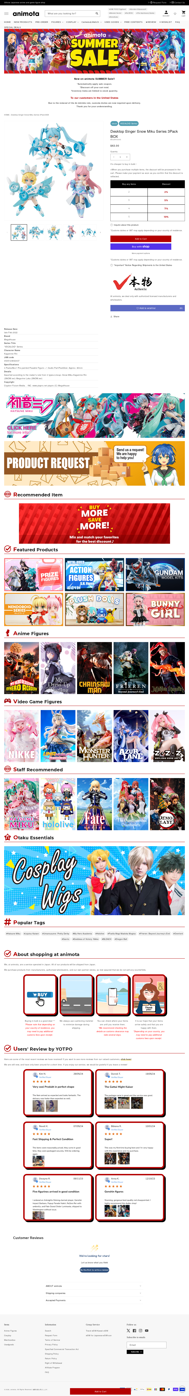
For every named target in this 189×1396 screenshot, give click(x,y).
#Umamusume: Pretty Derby (55, 933)
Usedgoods (9, 1344)
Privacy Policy (51, 1344)
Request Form (51, 1335)
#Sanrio (65, 939)
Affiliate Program (52, 1367)
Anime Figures (10, 1330)
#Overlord (178, 933)
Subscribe (135, 1352)
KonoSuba (114, 17)
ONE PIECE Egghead (118, 9)
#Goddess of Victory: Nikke (86, 939)
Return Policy (51, 1358)
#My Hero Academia (82, 933)
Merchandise (9, 1340)
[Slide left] (7, 232)
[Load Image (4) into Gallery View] (71, 232)
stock (114, 123)
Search (48, 1330)
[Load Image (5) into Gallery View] (89, 232)
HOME (6, 115)
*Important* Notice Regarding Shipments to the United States (143, 265)
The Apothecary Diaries (146, 13)
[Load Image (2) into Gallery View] (36, 232)
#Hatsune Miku (13, 933)
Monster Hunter (115, 13)
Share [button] (116, 316)
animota (13, 1389)
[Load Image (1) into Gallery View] (19, 232)
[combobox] (72, 13)
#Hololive (99, 933)
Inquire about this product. (126, 224)
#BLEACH (106, 939)
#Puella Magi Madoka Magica (122, 933)
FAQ (47, 1372)
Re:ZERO (129, 13)
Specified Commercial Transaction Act (62, 1349)
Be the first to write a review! (94, 1270)
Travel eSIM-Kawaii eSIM (97, 1330)
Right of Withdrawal (53, 1363)
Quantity (114, 151)
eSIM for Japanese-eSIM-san (99, 1335)
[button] (6, 14)
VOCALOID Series (128, 123)
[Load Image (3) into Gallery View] (54, 232)
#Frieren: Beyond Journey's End (154, 933)
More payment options (141, 253)
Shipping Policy (52, 1353)
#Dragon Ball (121, 939)
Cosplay (7, 1335)
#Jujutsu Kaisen (31, 933)
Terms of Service (52, 1340)
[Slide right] (100, 232)
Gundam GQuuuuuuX (138, 9)
